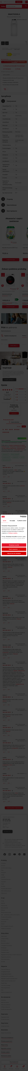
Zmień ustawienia (13, 549)
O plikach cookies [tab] (21, 520)
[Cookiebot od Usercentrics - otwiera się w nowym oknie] (20, 517)
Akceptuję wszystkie (14, 545)
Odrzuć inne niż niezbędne (14, 553)
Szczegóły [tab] (12, 520)
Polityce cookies (13, 533)
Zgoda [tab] (4, 520)
